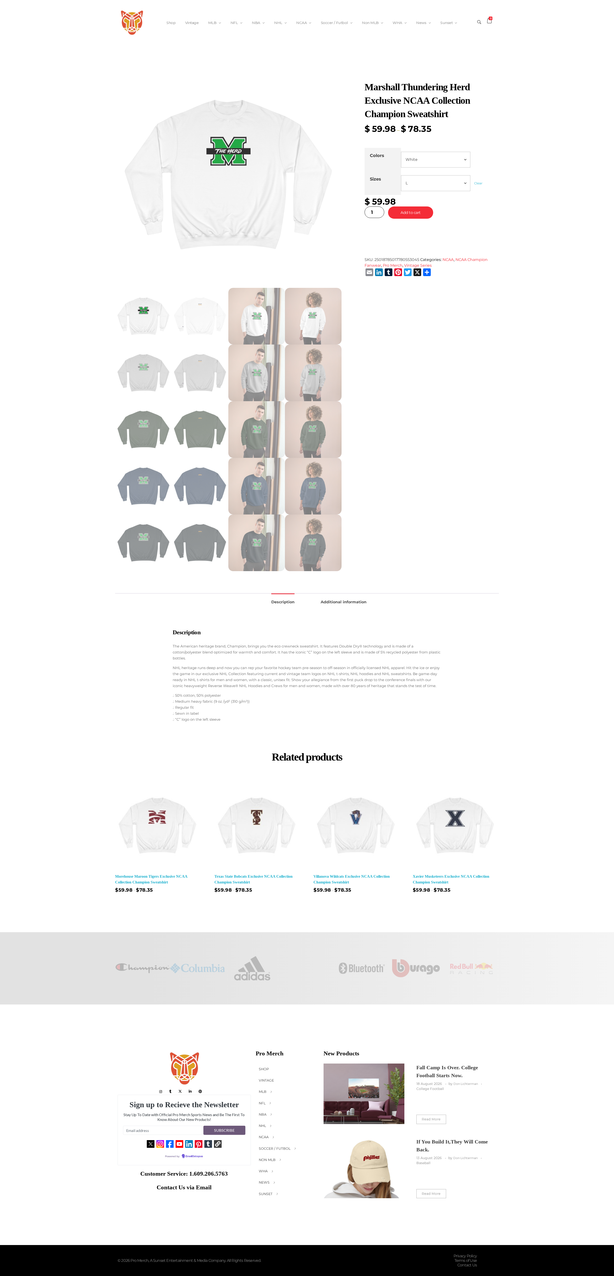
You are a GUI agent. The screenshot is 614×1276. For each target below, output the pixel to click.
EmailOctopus (194, 1156)
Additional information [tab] (343, 602)
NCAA (448, 259)
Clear (478, 183)
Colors (377, 155)
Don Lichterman (466, 1084)
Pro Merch (392, 265)
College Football (430, 1089)
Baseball (423, 1163)
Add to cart (411, 212)
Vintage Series (418, 265)
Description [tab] (283, 602)
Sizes (375, 178)
